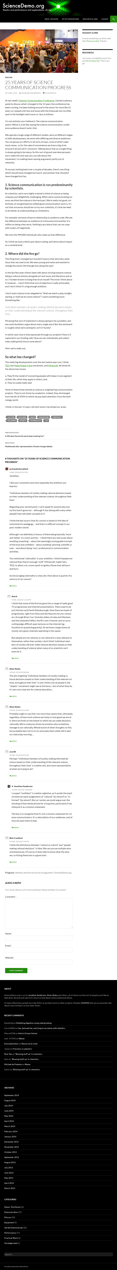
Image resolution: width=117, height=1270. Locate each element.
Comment (10, 896)
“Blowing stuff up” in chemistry (28, 1054)
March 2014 (9, 1126)
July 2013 (8, 1167)
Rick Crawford (16, 838)
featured (22, 417)
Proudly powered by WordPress (16, 1266)
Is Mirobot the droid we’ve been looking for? (24, 434)
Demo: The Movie (12, 1207)
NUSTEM (85, 1003)
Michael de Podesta (13, 1064)
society (23, 420)
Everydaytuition (11, 1043)
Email (8, 945)
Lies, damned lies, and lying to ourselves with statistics (41, 1028)
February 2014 (10, 1131)
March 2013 (9, 1188)
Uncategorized (10, 1243)
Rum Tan (8, 1054)
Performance (10, 1233)
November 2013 (11, 1147)
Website (9, 957)
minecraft (57, 417)
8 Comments (50, 93)
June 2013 (8, 1172)
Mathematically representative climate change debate (28, 445)
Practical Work (11, 1238)
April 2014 (9, 1121)
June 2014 (8, 1111)
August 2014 (10, 1100)
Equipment (9, 1222)
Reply (14, 586)
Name (8, 933)
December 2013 (11, 1142)
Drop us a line (93, 41)
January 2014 (10, 1136)
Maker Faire (26, 365)
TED (7, 365)
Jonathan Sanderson (31, 93)
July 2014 (8, 1105)
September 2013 (11, 1157)
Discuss (8, 77)
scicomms (12, 420)
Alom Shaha (14, 669)
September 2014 (11, 1095)
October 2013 (10, 1152)
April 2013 (9, 1183)
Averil (14, 596)
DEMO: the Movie (51, 19)
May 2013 (8, 1178)
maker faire (44, 417)
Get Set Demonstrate (70, 19)
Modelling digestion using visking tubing (34, 1023)
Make (17, 365)
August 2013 (10, 1162)
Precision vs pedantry (22, 1049)
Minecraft (53, 365)
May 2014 (8, 1116)
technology (35, 420)
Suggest (104, 19)
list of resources (92, 61)
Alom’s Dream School (27, 1033)
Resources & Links (90, 19)
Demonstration (11, 1212)
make (32, 417)
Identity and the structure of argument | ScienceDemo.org (43, 872)
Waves (22, 1038)
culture (11, 417)
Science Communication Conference (36, 100)
